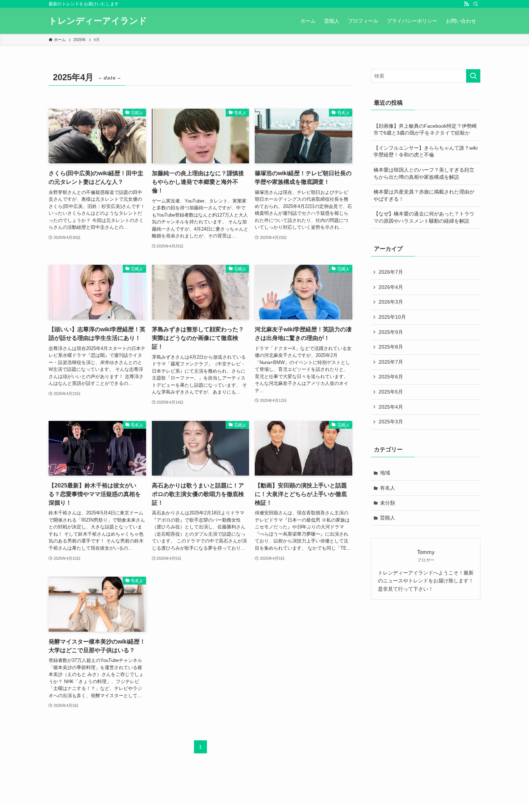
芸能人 (387, 518)
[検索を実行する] (473, 76)
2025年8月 (391, 347)
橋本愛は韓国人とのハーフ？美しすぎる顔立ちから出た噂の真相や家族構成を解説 (424, 173)
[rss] (466, 4)
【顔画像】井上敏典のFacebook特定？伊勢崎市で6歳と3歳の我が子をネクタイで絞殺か (425, 129)
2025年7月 (391, 362)
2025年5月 (391, 392)
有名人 (387, 488)
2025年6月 (391, 377)
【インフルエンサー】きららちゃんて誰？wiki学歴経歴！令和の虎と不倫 (426, 151)
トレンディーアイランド (98, 21)
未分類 (387, 503)
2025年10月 (392, 317)
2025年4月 (391, 407)
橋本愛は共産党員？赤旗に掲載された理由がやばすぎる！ (424, 195)
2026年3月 (391, 302)
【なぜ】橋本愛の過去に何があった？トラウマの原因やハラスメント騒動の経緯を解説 (424, 217)
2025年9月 (391, 332)
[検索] (475, 4)
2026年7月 (391, 272)
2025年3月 (391, 421)
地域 (385, 473)
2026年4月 (391, 287)
